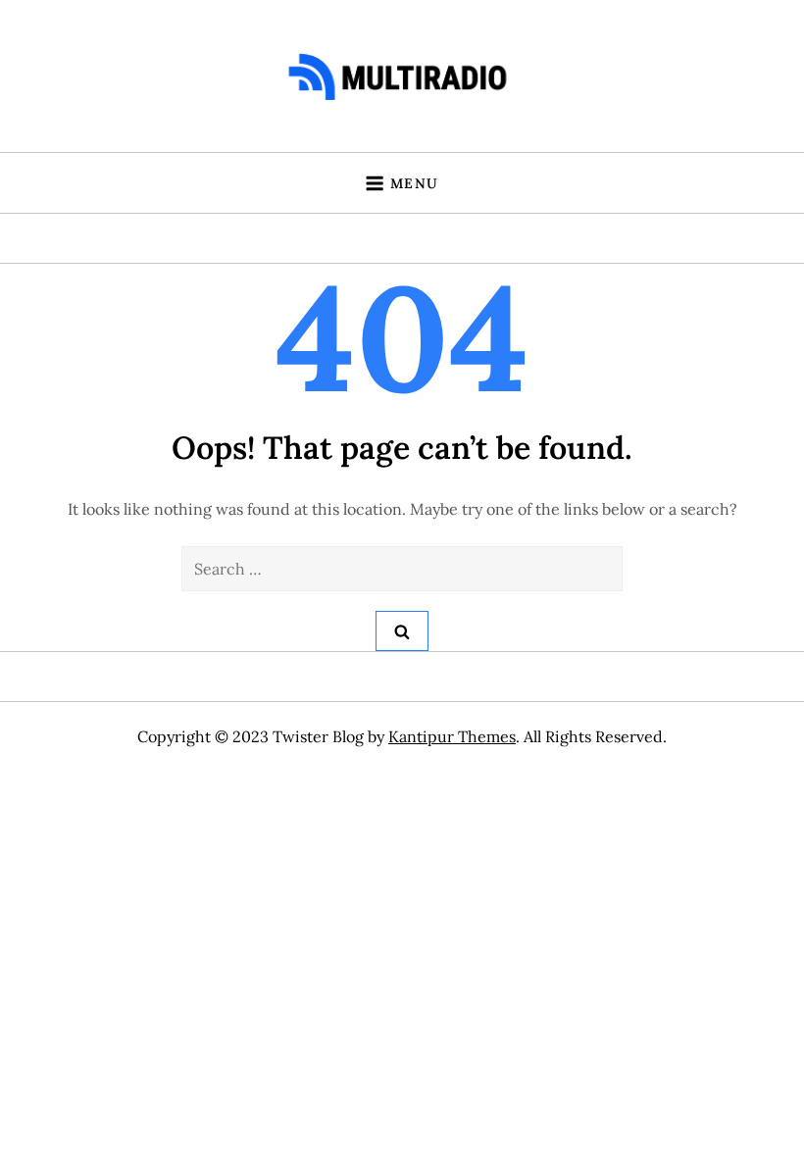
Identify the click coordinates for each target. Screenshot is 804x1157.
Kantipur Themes (452, 736)
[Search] (402, 631)
